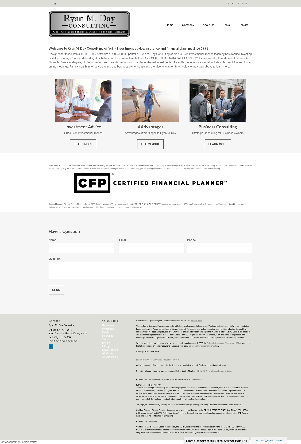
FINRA (198, 370)
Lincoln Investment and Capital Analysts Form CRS (216, 440)
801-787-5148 (239, 3)
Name (52, 240)
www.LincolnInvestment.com (220, 370)
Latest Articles (110, 349)
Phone (191, 240)
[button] (188, 25)
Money (106, 342)
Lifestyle (106, 346)
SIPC (204, 370)
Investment (108, 328)
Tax (104, 339)
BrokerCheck (196, 320)
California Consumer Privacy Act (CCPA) (224, 343)
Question (55, 259)
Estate (105, 332)
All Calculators (110, 356)
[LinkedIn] (55, 3)
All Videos (107, 353)
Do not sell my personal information (203, 345)
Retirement (108, 325)
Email (122, 240)
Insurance (107, 335)
